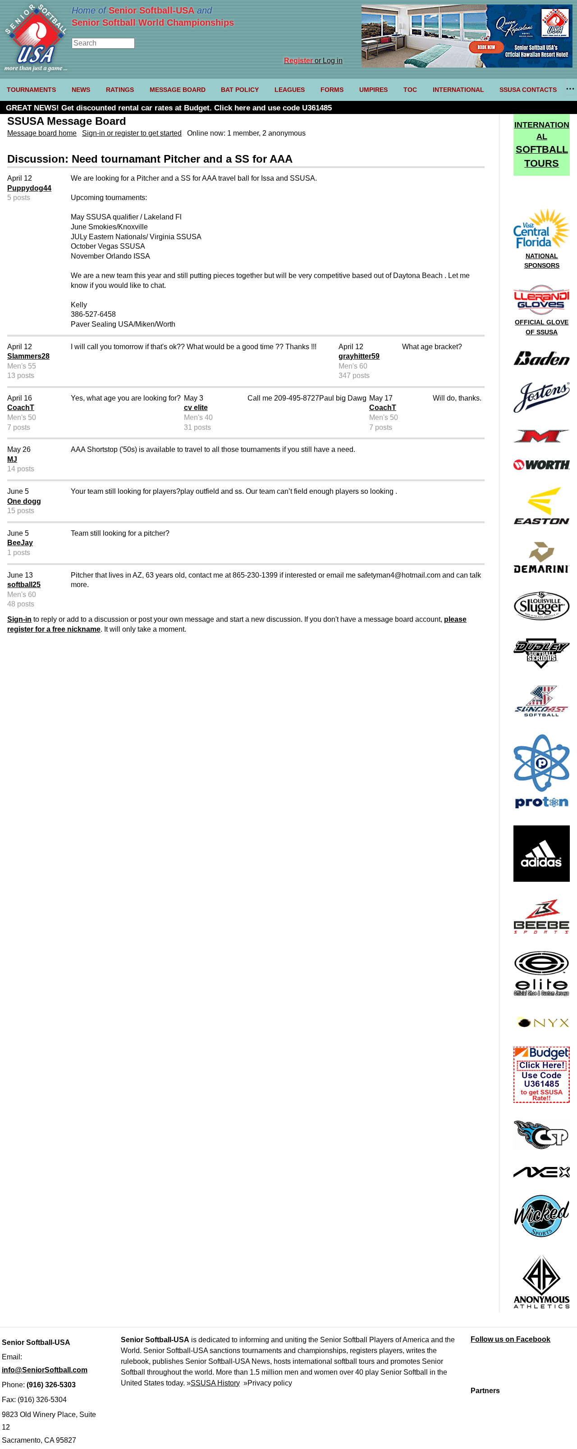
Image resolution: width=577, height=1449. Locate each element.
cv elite (196, 407)
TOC (410, 89)
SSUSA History (215, 1383)
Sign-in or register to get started (132, 133)
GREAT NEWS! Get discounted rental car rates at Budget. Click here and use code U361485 (169, 108)
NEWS (81, 89)
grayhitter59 (359, 356)
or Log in (313, 60)
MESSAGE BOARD (178, 89)
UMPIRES (373, 89)
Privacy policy (269, 1383)
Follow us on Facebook (510, 1339)
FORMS (332, 89)
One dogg (24, 501)
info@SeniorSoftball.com (44, 1370)
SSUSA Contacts (528, 89)
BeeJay (20, 543)
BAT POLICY (240, 89)
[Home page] (36, 69)
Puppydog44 (29, 188)
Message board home (42, 133)
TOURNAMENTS (31, 89)
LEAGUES (290, 89)
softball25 (24, 584)
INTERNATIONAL (458, 89)
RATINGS (120, 89)
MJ (12, 459)
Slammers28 (28, 356)
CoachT (20, 407)
